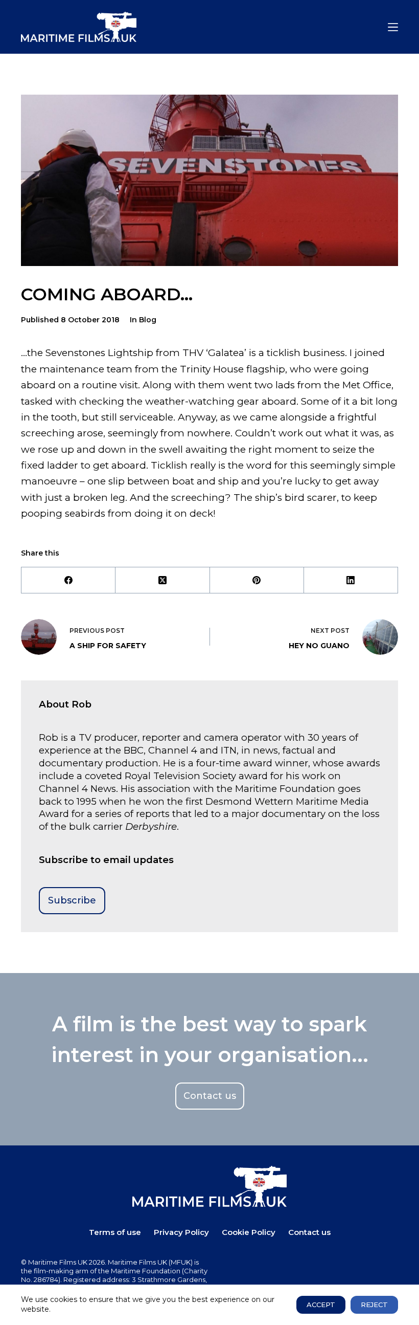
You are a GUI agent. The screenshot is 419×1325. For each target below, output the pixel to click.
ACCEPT (321, 1304)
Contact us (309, 1232)
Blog (147, 319)
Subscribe (72, 900)
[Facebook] (68, 580)
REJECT (374, 1304)
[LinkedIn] (351, 580)
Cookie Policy (248, 1232)
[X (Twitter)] (162, 580)
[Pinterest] (257, 580)
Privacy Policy (181, 1232)
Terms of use (115, 1232)
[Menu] (393, 27)
